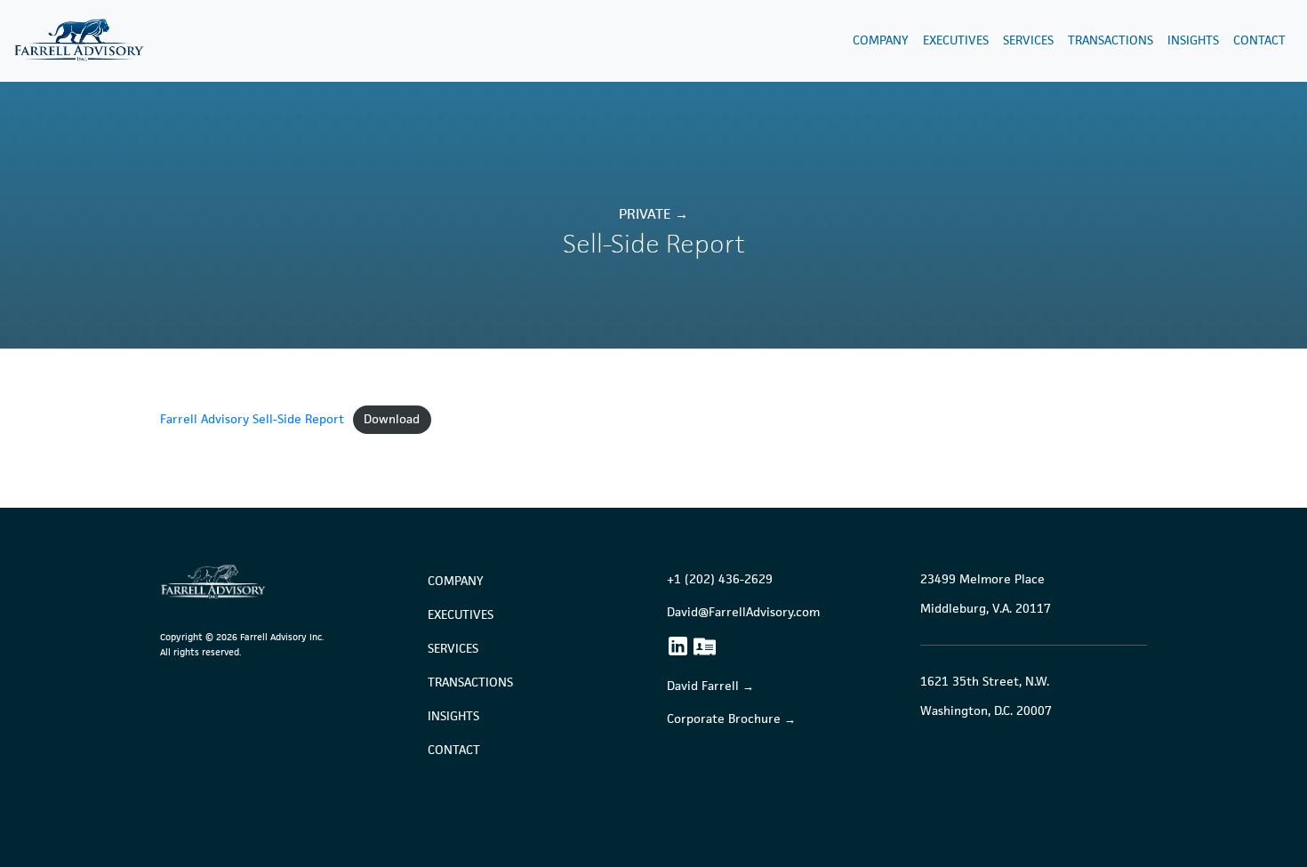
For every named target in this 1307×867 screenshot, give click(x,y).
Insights (1193, 40)
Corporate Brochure (724, 719)
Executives (956, 40)
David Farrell (703, 686)
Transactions (1110, 40)
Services (1028, 40)
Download (392, 419)
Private (644, 214)
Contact (1259, 40)
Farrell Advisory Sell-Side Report (252, 419)
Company (881, 40)
